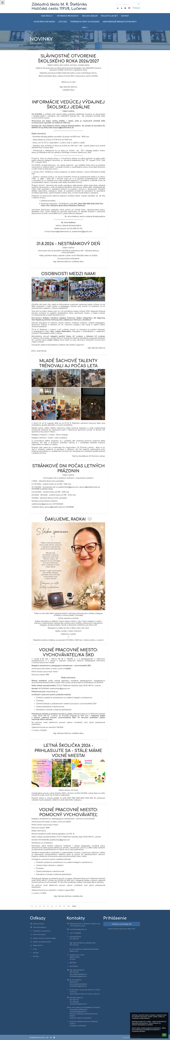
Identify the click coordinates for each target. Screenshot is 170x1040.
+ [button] (118, 8)
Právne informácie (39, 934)
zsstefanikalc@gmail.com (78, 929)
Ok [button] (164, 1035)
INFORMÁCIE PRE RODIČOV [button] (68, 16)
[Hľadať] (138, 4)
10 (68, 906)
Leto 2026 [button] (62, 22)
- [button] (122, 8)
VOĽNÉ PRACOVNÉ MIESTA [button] (44, 22)
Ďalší (74, 906)
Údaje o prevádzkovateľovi (42, 942)
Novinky (36, 956)
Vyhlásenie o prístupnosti (41, 931)
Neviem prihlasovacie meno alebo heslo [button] (121, 929)
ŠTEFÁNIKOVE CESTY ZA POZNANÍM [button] (84, 22)
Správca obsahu (38, 924)
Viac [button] (84, 27)
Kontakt (36, 953)
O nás (35, 949)
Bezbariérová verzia (38, 1037)
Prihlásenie (136, 8)
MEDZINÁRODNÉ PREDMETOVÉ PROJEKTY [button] (120, 22)
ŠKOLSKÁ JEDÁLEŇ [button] (90, 16)
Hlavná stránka (36, 43)
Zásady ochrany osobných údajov (44, 938)
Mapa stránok (38, 945)
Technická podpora (39, 927)
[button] (125, 8)
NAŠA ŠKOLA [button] (46, 16)
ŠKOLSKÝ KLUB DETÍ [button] (109, 16)
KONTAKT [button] (125, 16)
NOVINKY (48, 43)
